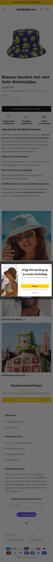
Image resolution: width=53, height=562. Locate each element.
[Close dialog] (50, 266)
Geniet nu (35, 286)
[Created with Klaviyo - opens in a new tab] (26, 297)
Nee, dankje (35, 293)
